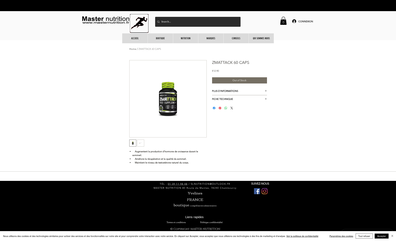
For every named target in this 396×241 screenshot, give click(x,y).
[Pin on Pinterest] (220, 108)
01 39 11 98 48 (178, 183)
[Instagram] (265, 191)
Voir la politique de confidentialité (302, 236)
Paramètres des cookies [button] (341, 236)
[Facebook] (257, 191)
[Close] (392, 236)
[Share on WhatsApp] (226, 108)
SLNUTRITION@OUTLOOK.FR (210, 183)
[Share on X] (232, 108)
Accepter (381, 236)
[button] (283, 21)
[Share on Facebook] (214, 108)
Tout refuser (364, 236)
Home (132, 48)
